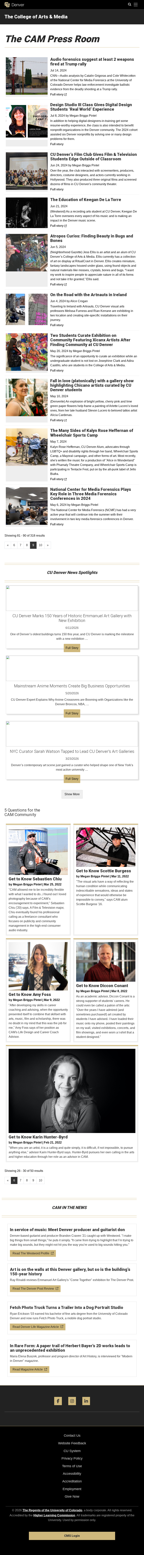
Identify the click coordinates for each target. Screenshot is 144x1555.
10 (40, 545)
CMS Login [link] (72, 1536)
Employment (72, 1489)
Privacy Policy (72, 1458)
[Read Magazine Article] (72, 1358)
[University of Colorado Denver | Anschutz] (14, 4)
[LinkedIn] (86, 1406)
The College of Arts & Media (36, 17)
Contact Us (72, 1435)
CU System (72, 1451)
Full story (66, 94)
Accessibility (72, 1473)
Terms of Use (72, 1466)
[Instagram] (72, 1406)
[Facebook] (58, 1406)
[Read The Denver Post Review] (72, 1279)
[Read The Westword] (72, 1242)
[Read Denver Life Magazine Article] (72, 1318)
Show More (72, 794)
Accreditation (72, 1481)
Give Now (72, 1496)
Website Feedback (72, 1443)
